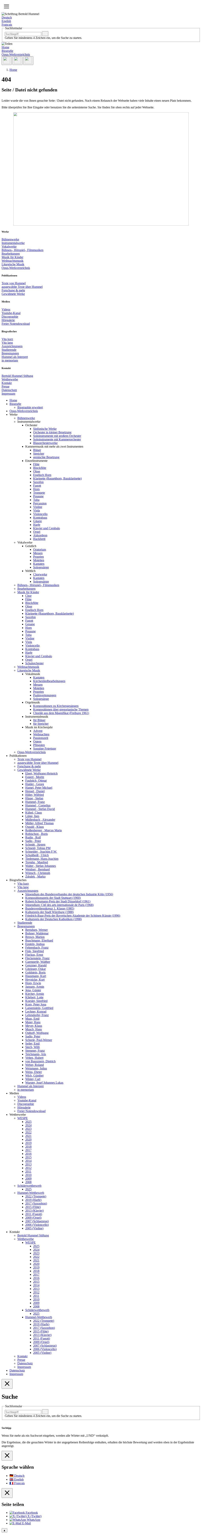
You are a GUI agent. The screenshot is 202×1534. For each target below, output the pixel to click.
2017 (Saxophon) (36, 1203)
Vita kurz (7, 339)
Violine (37, 507)
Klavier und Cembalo (46, 528)
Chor (28, 595)
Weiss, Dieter (33, 1072)
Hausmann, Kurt (35, 976)
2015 (28, 1157)
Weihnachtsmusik (12, 260)
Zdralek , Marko (35, 876)
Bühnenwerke (10, 239)
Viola (36, 510)
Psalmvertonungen (44, 695)
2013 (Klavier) (34, 1210)
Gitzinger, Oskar (35, 969)
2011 (28, 1171)
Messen (38, 553)
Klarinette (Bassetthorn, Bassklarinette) (57, 478)
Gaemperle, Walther (37, 961)
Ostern (37, 741)
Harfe (36, 524)
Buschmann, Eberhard (39, 940)
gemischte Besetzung (46, 457)
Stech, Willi (32, 1047)
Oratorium (39, 549)
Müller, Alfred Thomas (39, 823)
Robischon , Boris (36, 834)
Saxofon (38, 482)
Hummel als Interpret (15, 357)
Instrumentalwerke (13, 243)
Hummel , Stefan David (40, 809)
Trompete (39, 492)
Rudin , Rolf (33, 837)
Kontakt (7, 383)
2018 (28, 1146)
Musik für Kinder (12, 257)
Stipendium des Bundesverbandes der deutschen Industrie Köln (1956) (69, 894)
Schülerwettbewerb (29, 1185)
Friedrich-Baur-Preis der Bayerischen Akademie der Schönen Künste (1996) (72, 915)
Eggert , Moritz (34, 777)
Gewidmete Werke (13, 294)
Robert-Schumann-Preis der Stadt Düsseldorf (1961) (57, 901)
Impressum (8, 393)
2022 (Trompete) (35, 1196)
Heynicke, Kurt (35, 979)
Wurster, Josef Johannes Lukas (44, 1082)
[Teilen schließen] (7, 1493)
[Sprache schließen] (7, 1456)
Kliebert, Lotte (34, 997)
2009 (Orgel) (33, 1217)
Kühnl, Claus (33, 812)
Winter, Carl (32, 1079)
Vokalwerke (9, 246)
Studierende (9, 349)
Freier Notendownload (16, 323)
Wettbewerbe (10, 379)
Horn (36, 489)
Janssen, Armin (34, 986)
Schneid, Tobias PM (37, 848)
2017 (28, 1150)
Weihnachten (41, 734)
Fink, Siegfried (34, 951)
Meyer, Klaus (33, 1025)
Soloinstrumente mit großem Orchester (57, 435)
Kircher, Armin (34, 993)
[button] (6, 6)
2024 (28, 1125)
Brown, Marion (35, 937)
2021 (28, 1136)
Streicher (38, 453)
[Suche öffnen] (17, 60)
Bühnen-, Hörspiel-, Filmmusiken (22, 250)
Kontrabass (40, 517)
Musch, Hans (33, 1029)
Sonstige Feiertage (44, 748)
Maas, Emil (32, 1018)
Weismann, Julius (36, 1068)
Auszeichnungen (12, 346)
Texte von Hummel (14, 283)
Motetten (38, 560)
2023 (28, 1128)
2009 (28, 1178)
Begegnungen (10, 353)
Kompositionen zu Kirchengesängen (56, 706)
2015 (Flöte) (33, 1207)
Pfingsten (39, 745)
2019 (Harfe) (33, 1200)
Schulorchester (34, 663)
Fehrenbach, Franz (37, 947)
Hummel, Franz (35, 802)
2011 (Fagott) (33, 1214)
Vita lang (7, 342)
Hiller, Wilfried (34, 794)
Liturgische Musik (13, 264)
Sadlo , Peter (33, 841)
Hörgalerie (8, 320)
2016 (28, 1153)
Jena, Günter (33, 990)
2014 (28, 1160)
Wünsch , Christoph (37, 873)
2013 (28, 1164)
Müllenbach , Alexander (40, 819)
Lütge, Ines (32, 816)
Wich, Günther (34, 1075)
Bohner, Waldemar (37, 933)
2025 (28, 1121)
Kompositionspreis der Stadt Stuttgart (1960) (53, 897)
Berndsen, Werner (36, 929)
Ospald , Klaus (34, 826)
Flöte (36, 464)
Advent (37, 730)
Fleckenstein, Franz (37, 958)
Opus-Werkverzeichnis (16, 54)
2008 (28, 1182)
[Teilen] (7, 60)
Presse (5, 386)
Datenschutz (9, 390)
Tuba (36, 499)
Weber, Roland (34, 1064)
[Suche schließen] (7, 1384)
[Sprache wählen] (28, 60)
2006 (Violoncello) (37, 1224)
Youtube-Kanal (11, 313)
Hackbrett (39, 539)
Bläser (37, 450)
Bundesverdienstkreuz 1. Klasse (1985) (49, 908)
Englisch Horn (42, 475)
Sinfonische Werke (45, 428)
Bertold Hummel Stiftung (17, 375)
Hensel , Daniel (35, 791)
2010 (28, 1175)
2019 (28, 1143)
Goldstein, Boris (35, 972)
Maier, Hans (32, 1022)
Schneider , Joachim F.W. (41, 851)
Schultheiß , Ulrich (37, 855)
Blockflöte (39, 467)
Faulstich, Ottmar (36, 780)
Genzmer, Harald (36, 965)
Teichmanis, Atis (35, 1054)
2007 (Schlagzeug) (37, 1221)
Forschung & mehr (13, 290)
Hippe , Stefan (34, 798)
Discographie (10, 316)
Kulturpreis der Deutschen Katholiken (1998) (53, 919)
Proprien (38, 556)
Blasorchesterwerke (45, 443)
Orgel (36, 531)
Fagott (37, 485)
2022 (28, 1132)
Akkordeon (40, 535)
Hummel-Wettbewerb (30, 1192)
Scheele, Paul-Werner (38, 1040)
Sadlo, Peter (32, 1036)
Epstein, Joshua (35, 944)
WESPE (22, 1118)
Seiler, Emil (32, 1043)
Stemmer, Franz (35, 1050)
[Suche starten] (45, 33)
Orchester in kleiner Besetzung (52, 432)
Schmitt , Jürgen (35, 844)
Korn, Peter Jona (35, 1004)
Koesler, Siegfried (36, 1001)
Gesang (30, 624)
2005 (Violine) (34, 1228)
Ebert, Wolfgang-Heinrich (41, 773)
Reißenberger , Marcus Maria (43, 830)
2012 (28, 1168)
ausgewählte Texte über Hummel (22, 286)
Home (5, 47)
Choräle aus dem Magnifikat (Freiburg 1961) (61, 713)
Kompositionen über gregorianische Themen (61, 709)
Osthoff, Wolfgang (37, 1033)
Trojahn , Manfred (36, 862)
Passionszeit (40, 738)
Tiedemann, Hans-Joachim (41, 858)
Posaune (38, 496)
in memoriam (10, 360)
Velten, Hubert (34, 1057)
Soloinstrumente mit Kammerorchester (57, 439)
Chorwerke (40, 574)
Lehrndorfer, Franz (37, 1015)
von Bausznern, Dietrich (40, 1061)
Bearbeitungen (11, 253)
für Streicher (41, 723)
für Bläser (39, 720)
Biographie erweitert (30, 407)
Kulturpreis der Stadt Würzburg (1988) (49, 912)
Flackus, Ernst (34, 954)
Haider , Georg (34, 784)
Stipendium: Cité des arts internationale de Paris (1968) (59, 905)
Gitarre (37, 521)
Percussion (40, 503)
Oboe (36, 471)
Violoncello (40, 514)
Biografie (7, 51)
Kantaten (38, 563)
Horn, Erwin (33, 983)
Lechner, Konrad (35, 1011)
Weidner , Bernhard (37, 869)
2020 (28, 1139)
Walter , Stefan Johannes (40, 865)
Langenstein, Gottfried (39, 1008)
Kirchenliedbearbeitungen (49, 681)
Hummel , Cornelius (37, 805)
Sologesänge (41, 567)
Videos (6, 309)
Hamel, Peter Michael (38, 787)
